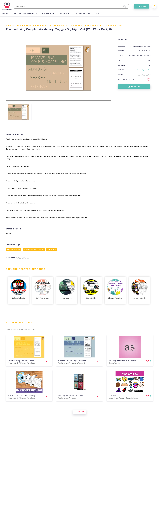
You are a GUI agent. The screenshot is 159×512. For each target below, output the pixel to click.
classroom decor (82, 13)
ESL (149, 46)
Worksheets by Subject (66, 25)
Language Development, (140, 46)
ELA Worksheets (92, 25)
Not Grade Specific (144, 51)
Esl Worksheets (113, 25)
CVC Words (114, 396)
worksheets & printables (25, 13)
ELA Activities (66, 298)
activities (64, 13)
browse (5, 13)
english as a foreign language (33, 249)
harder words (52, 249)
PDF (149, 60)
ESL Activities (91, 298)
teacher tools (48, 13)
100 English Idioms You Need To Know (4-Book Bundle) (81, 396)
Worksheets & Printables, (136, 55)
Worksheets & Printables (20, 25)
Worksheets (44, 25)
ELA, (131, 46)
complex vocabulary (13, 249)
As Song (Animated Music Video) (123, 361)
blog (97, 13)
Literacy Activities (115, 298)
